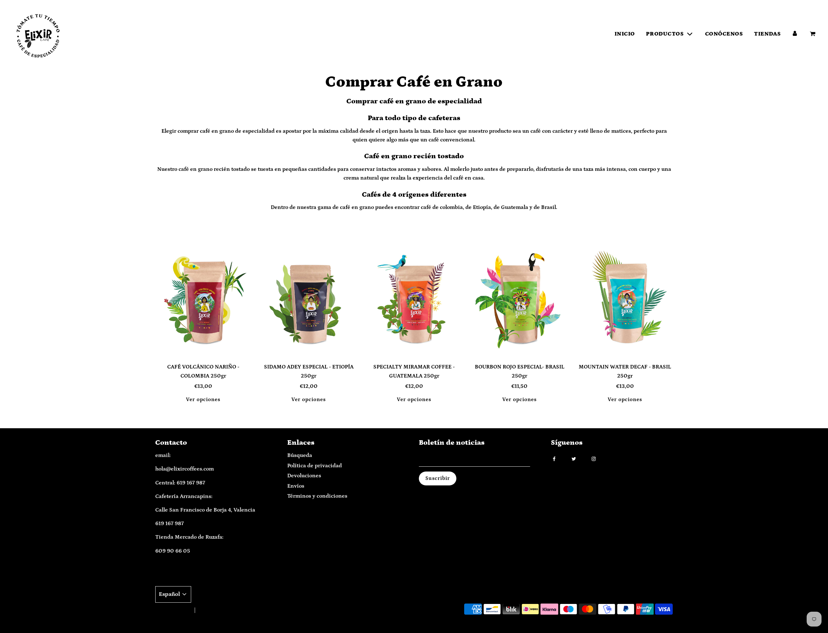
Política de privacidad (314, 465)
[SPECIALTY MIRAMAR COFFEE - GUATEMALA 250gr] (414, 299)
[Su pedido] (813, 34)
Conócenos (724, 34)
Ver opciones (203, 399)
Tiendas (767, 34)
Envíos (295, 486)
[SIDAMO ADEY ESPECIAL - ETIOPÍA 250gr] (308, 299)
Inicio (625, 34)
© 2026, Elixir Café (172, 610)
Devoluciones (304, 475)
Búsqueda (299, 455)
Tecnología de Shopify (219, 610)
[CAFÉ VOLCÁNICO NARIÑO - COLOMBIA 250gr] (203, 299)
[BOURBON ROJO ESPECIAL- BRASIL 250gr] (519, 299)
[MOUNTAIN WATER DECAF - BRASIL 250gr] (625, 299)
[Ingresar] (795, 34)
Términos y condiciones (317, 496)
